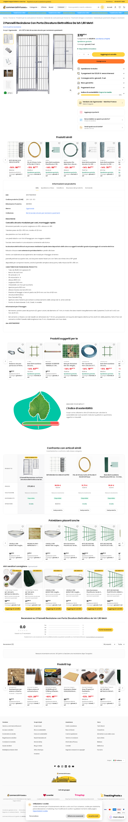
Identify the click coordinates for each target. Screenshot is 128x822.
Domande (88, 188)
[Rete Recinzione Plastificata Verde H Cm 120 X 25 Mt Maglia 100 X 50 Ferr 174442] (70, 533)
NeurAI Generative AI (40, 738)
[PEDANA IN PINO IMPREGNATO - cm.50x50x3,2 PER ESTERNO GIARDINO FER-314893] (34, 533)
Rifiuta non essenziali (75, 816)
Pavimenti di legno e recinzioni (82, 18)
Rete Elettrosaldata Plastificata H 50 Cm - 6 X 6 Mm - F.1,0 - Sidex (53, 163)
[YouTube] (73, 766)
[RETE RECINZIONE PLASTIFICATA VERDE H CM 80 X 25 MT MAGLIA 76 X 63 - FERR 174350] (107, 533)
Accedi (109, 7)
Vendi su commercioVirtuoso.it (11, 726)
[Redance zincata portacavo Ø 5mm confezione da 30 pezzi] (16, 351)
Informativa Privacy (72, 742)
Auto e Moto (100, 738)
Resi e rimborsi (70, 730)
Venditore (60, 188)
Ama (10, 361)
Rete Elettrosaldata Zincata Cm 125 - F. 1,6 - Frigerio (89, 163)
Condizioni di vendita (9, 742)
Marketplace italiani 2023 (10, 750)
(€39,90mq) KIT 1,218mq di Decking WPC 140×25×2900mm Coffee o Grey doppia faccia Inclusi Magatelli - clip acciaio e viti (52, 690)
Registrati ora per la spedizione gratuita (39, 1)
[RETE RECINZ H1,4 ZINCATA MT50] (16, 149)
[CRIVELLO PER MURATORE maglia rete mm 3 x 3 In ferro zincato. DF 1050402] (52, 533)
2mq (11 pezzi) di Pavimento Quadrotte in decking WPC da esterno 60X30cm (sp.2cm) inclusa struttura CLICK (88, 690)
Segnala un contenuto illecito (10, 812)
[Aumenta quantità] (88, 54)
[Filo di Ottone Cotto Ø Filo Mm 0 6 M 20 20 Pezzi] (34, 149)
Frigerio (84, 160)
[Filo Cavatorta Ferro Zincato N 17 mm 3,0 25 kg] (89, 351)
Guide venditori (7, 746)
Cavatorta (85, 361)
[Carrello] (124, 7)
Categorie (33, 7)
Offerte (43, 7)
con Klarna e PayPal (102, 39)
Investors (37, 754)
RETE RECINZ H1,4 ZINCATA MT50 (15, 161)
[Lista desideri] (120, 7)
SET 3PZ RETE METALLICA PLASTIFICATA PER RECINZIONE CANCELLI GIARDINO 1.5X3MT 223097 (32, 593)
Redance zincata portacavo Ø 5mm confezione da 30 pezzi (15, 365)
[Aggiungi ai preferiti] (23, 143)
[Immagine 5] (8, 84)
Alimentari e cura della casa (106, 734)
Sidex (47, 160)
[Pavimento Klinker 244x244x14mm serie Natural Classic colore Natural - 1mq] (70, 676)
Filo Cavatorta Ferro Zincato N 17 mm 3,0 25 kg (88, 365)
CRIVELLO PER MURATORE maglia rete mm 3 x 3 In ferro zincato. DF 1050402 (52, 545)
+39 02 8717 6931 (119, 1)
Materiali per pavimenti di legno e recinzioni (109, 18)
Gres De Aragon (69, 687)
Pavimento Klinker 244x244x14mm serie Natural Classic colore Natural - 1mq (70, 690)
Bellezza (99, 742)
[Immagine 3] (8, 62)
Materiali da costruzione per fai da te (57, 18)
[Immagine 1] (8, 39)
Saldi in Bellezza (84, 13)
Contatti (68, 746)
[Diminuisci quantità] (80, 54)
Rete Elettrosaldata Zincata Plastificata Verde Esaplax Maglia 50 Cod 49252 (107, 365)
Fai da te (12, 18)
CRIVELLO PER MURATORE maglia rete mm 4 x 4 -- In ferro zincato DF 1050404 (16, 545)
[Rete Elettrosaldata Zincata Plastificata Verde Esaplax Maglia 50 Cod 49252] (107, 351)
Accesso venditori (7, 730)
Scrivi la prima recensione (12, 27)
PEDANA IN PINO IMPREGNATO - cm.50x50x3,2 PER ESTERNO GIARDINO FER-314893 (34, 545)
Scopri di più (38, 726)
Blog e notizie (38, 746)
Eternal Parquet (32, 687)
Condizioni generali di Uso (9, 810)
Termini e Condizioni (72, 738)
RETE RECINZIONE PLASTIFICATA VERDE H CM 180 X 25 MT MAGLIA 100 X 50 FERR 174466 (89, 545)
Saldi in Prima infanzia (18, 13)
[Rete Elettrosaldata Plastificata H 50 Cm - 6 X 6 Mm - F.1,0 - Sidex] (52, 149)
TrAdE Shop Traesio (11, 590)
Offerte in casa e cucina (52, 13)
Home (5, 18)
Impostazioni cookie (40, 811)
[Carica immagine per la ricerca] (98, 7)
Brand (51, 7)
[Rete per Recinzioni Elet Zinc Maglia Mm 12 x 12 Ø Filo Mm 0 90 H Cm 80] (70, 351)
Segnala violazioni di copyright (75, 750)
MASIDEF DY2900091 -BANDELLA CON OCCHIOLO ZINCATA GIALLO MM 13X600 (53, 365)
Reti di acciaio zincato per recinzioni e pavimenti (43, 213)
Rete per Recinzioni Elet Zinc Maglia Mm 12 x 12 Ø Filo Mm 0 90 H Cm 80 (70, 365)
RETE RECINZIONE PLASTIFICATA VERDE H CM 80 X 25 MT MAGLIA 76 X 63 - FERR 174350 (107, 545)
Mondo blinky (38, 742)
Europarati (12, 687)
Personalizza (33, 816)
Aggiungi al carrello (108, 54)
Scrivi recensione (105, 630)
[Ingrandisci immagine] (71, 90)
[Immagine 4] (8, 73)
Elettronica (100, 746)
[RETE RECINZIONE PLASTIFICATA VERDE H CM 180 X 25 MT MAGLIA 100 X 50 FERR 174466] (89, 533)
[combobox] (82, 7)
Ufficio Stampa (38, 750)
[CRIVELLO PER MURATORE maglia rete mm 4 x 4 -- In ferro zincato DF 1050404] (16, 533)
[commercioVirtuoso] (15, 7)
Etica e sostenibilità (40, 730)
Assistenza (109, 1)
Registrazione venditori (9, 738)
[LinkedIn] (66, 766)
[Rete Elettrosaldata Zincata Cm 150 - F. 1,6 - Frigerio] (107, 149)
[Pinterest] (69, 766)
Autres (29, 160)
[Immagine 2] (8, 50)
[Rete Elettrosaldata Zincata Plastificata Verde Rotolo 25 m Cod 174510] (34, 351)
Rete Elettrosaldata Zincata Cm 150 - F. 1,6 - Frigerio (107, 163)
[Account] (115, 7)
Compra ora (101, 61)
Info (37, 188)
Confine (66, 361)
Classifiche (100, 730)
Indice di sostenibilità (40, 734)
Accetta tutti (93, 816)
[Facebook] (59, 766)
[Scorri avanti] (122, 160)
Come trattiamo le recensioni (95, 637)
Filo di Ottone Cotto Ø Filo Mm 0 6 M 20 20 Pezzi (34, 163)
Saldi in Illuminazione (115, 13)
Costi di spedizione (71, 734)
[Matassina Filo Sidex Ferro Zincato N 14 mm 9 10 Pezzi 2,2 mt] (70, 149)
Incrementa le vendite (9, 734)
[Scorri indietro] (5, 160)
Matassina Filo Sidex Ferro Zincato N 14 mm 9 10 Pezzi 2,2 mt (70, 163)
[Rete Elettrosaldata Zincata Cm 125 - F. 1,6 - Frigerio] (89, 149)
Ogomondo (30, 209)
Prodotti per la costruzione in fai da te (29, 18)
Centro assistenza (71, 726)
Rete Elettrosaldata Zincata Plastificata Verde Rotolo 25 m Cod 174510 (34, 365)
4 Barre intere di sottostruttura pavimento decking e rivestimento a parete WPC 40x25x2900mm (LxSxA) (34, 690)
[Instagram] (62, 766)
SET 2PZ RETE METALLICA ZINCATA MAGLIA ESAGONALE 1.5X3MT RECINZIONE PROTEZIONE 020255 (12, 593)
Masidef (48, 361)
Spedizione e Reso (47, 188)
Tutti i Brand (100, 726)
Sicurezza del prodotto (74, 188)
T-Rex (29, 361)
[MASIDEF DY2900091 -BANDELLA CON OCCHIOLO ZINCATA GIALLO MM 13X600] (52, 351)
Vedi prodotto (57, 510)
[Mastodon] (55, 766)
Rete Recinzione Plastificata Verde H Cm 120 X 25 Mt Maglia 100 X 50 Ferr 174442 (70, 545)
